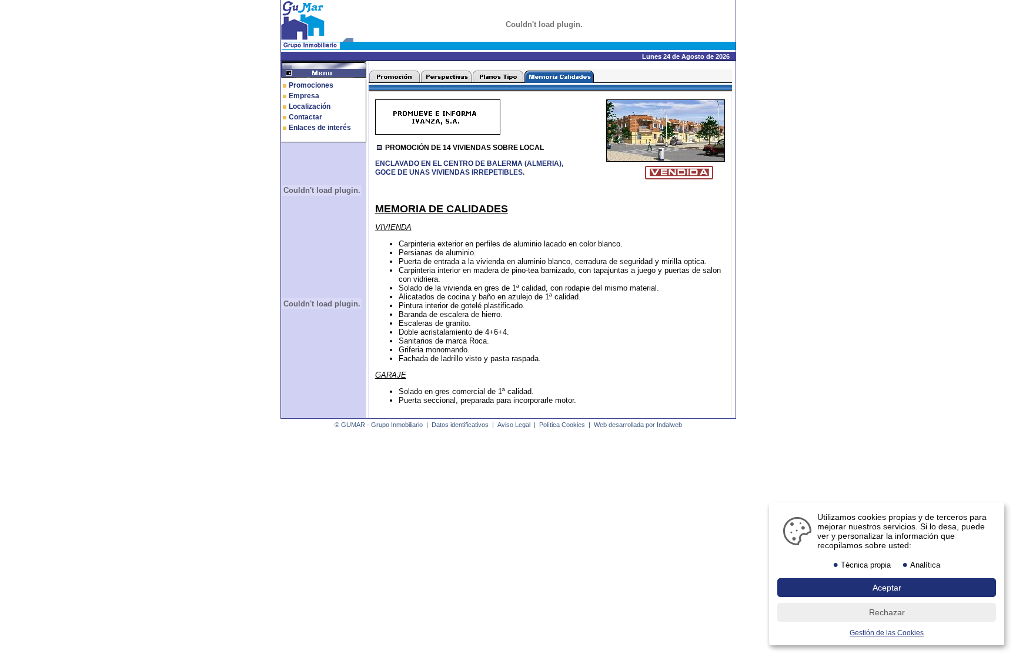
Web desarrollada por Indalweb (638, 424)
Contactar (305, 117)
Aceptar (887, 587)
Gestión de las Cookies (887, 633)
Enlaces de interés (320, 128)
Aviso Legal (513, 424)
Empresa (304, 96)
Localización (309, 106)
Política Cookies (562, 424)
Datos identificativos (460, 424)
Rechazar (887, 612)
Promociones (311, 85)
